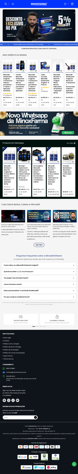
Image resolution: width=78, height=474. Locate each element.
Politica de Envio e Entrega (12, 347)
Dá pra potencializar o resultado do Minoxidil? (21, 291)
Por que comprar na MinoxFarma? (17, 297)
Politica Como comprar (11, 344)
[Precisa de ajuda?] (74, 464)
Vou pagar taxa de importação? (16, 278)
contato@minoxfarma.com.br (16, 372)
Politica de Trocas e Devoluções (14, 353)
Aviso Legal (7, 338)
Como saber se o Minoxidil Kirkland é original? (21, 265)
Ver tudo (39, 245)
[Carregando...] (10, 70)
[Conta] (13, 4)
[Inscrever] (35, 417)
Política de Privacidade (11, 350)
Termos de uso (8, 359)
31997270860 (10, 368)
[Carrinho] (72, 4)
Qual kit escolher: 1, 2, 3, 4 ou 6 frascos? (18, 272)
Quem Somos (8, 356)
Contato (6, 341)
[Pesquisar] (6, 4)
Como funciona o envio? (13, 284)
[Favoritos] (65, 4)
